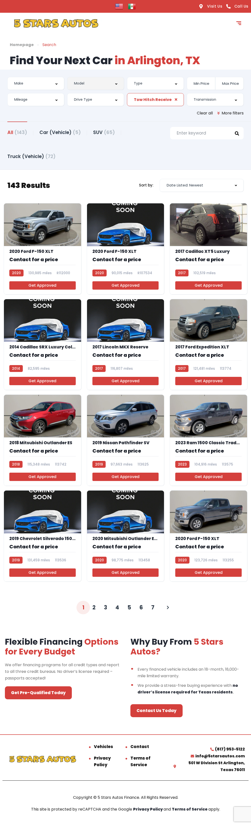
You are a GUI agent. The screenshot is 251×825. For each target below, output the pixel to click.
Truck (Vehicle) (31, 156)
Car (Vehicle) (60, 132)
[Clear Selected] (176, 99)
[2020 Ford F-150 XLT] (42, 248)
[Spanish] (132, 6)
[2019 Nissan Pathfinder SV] (125, 440)
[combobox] (35, 83)
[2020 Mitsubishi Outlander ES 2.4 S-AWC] (125, 536)
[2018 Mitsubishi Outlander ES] (42, 440)
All (17, 132)
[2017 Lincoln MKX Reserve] (125, 344)
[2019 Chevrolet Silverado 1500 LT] (42, 536)
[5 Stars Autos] (56, 24)
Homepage (22, 45)
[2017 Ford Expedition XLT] (208, 344)
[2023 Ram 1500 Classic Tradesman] (208, 440)
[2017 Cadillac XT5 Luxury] (208, 248)
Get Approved (42, 285)
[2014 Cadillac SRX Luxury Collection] (42, 344)
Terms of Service (140, 761)
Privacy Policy (102, 761)
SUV (104, 132)
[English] (119, 6)
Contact (139, 747)
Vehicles (103, 747)
